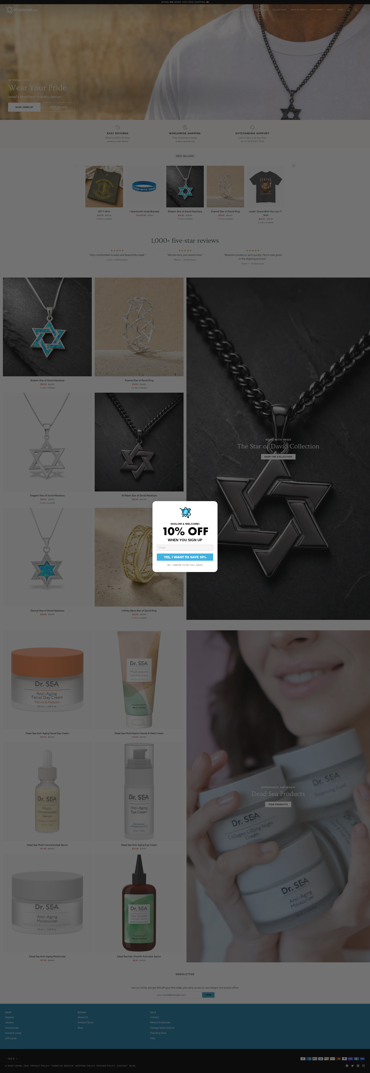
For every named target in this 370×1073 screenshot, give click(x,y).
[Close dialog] (214, 504)
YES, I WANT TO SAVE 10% (185, 557)
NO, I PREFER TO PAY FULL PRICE (185, 565)
